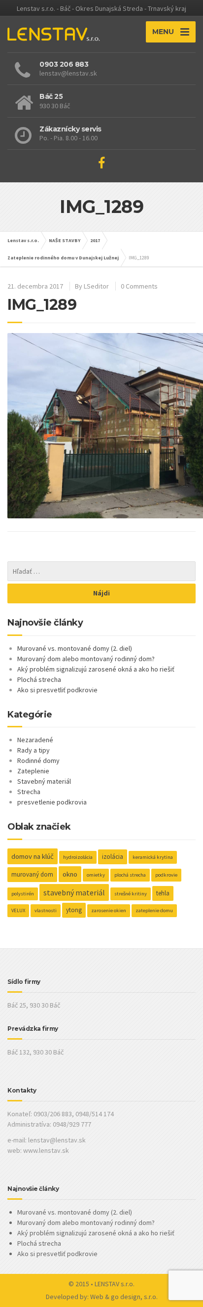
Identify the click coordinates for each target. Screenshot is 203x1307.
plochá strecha (130, 875)
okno (70, 874)
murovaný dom (32, 874)
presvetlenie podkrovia (52, 802)
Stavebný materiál (44, 781)
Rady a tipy (33, 750)
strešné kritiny (130, 893)
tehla (162, 893)
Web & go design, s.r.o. (124, 1296)
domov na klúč (32, 856)
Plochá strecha (39, 679)
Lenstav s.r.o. (23, 240)
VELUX (18, 910)
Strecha (28, 791)
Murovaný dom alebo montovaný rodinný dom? (86, 658)
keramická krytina (153, 857)
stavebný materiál (74, 892)
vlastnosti (45, 910)
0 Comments (139, 286)
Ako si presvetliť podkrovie (57, 689)
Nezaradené (35, 739)
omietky (96, 875)
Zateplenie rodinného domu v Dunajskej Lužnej (63, 257)
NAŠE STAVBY (64, 240)
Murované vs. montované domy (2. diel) (74, 648)
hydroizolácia (78, 857)
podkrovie (166, 875)
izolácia (112, 856)
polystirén (22, 893)
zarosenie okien (108, 910)
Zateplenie (33, 770)
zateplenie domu (154, 910)
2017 (95, 240)
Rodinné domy (38, 760)
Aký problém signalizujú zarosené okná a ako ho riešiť (95, 669)
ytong (74, 910)
